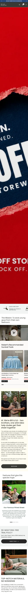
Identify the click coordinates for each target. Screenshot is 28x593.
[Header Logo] (3, 4)
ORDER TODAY (13, 541)
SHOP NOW (14, 466)
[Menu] (26, 4)
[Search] (19, 4)
